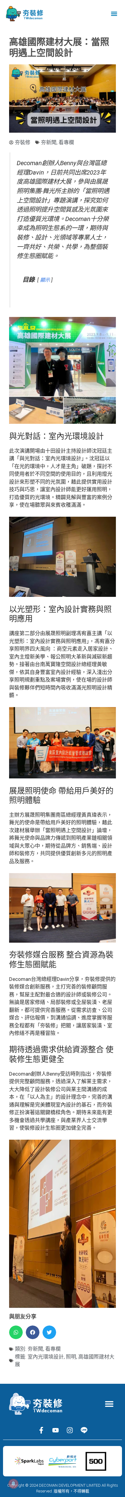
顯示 (45, 280)
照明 (71, 1357)
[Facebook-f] (41, 1430)
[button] (114, 14)
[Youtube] (55, 1430)
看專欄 (66, 142)
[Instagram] (69, 1430)
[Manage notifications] (13, 1483)
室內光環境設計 (46, 1357)
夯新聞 (48, 142)
